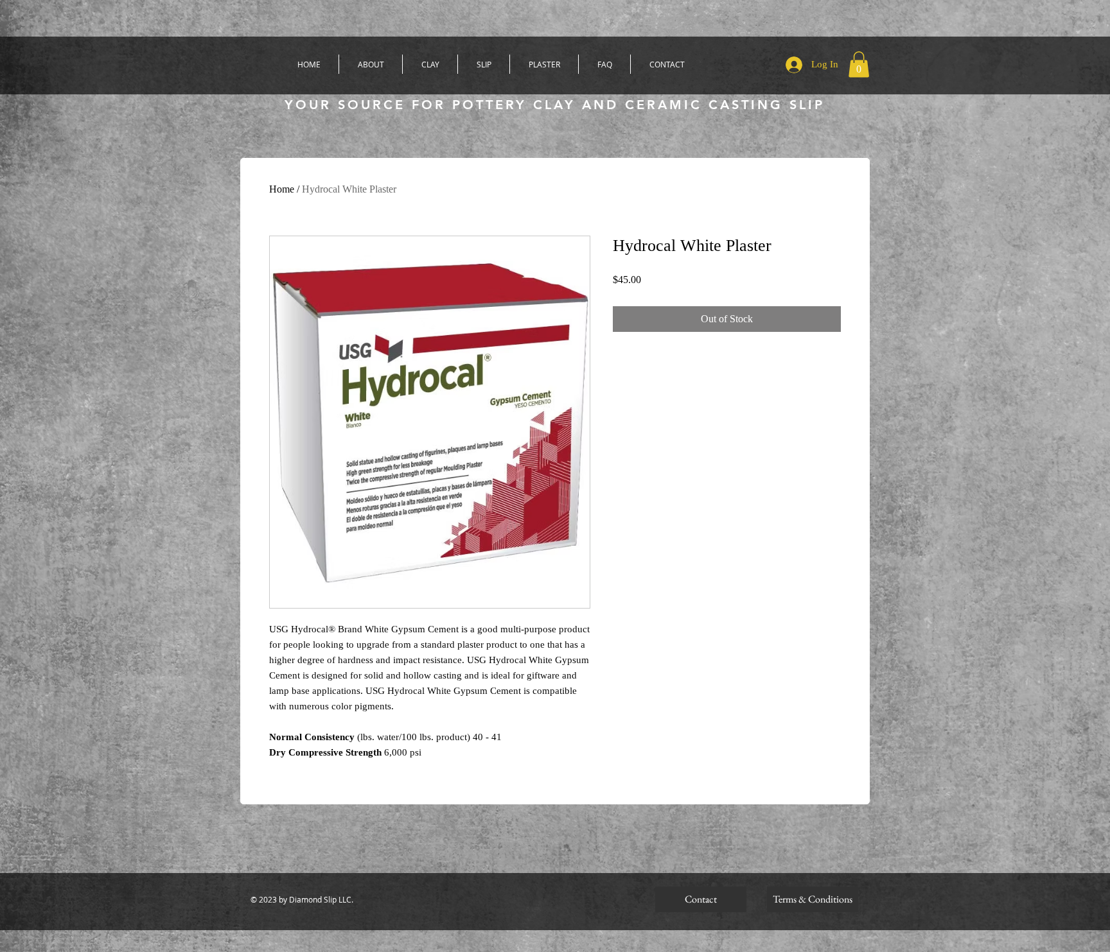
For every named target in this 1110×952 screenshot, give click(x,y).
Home (281, 189)
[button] (859, 64)
